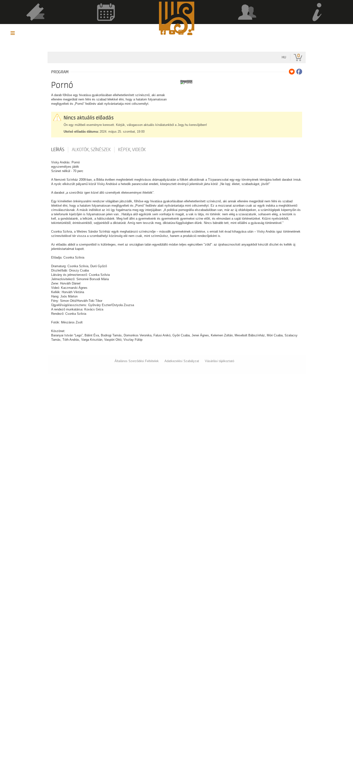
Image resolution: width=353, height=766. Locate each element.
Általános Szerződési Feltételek (137, 361)
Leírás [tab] (57, 149)
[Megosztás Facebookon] (299, 71)
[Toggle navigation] (13, 33)
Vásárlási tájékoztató (219, 361)
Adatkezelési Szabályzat (181, 361)
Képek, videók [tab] (132, 149)
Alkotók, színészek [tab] (91, 149)
